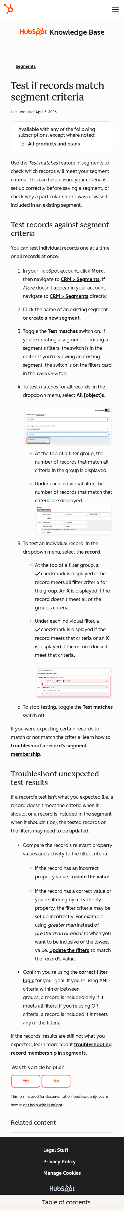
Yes (26, 1081)
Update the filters (69, 950)
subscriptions (33, 135)
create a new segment (54, 318)
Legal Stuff (55, 1150)
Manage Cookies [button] (62, 1173)
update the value (89, 877)
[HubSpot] (8, 9)
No (56, 1081)
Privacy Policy (59, 1162)
